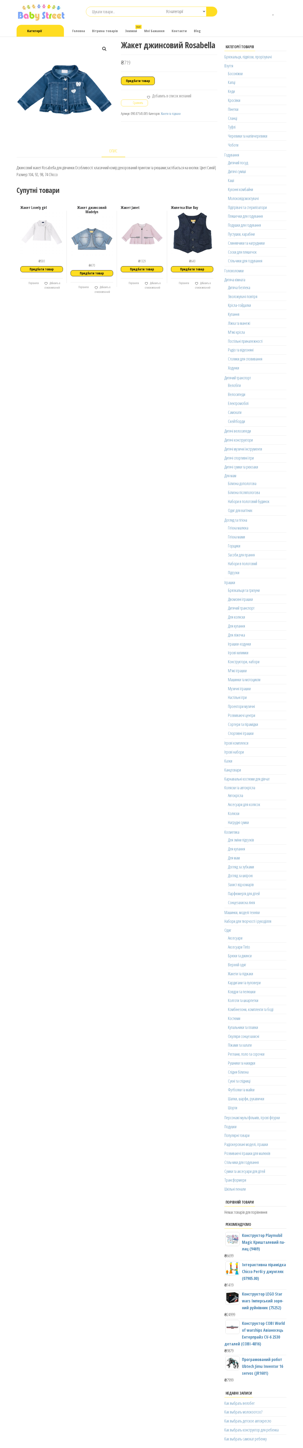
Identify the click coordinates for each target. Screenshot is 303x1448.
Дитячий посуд (238, 162)
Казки (228, 761)
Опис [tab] (113, 151)
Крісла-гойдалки (239, 305)
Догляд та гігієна (235, 520)
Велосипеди (236, 394)
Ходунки (233, 368)
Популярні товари (237, 1135)
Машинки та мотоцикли (244, 679)
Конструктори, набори (243, 661)
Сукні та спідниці (239, 1081)
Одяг (227, 930)
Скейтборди (236, 421)
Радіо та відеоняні (241, 350)
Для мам (230, 475)
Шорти (232, 1107)
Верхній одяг (237, 964)
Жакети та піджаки (171, 113)
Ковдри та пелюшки (241, 991)
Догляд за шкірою (240, 875)
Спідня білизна (238, 1072)
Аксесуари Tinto (239, 947)
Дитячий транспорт (237, 378)
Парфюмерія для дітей (244, 893)
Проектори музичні (241, 706)
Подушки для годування (244, 225)
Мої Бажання (154, 30)
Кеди (231, 91)
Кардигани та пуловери (244, 982)
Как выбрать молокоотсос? (243, 1412)
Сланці (232, 118)
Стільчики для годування (245, 261)
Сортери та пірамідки (243, 724)
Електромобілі (238, 403)
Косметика (231, 832)
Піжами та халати (240, 1045)
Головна (78, 30)
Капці (231, 82)
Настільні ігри (237, 697)
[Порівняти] (266, 12)
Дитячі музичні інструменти (243, 449)
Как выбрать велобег (239, 1403)
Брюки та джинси (240, 955)
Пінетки (233, 109)
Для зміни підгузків (241, 840)
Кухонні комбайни (240, 189)
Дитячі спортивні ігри (239, 458)
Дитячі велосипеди (237, 431)
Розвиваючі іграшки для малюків (247, 1153)
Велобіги (234, 385)
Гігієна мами (236, 537)
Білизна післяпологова (244, 492)
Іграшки (229, 582)
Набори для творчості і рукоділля (247, 921)
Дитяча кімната (234, 279)
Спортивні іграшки (241, 733)
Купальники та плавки (243, 1027)
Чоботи (233, 145)
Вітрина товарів (105, 30)
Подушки (230, 1126)
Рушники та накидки (241, 1063)
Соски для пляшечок (242, 252)
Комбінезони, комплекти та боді (250, 1009)
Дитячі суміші (237, 171)
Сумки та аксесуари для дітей (244, 1171)
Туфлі (232, 127)
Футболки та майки (241, 1090)
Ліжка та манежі (239, 323)
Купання (233, 314)
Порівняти (33, 283)
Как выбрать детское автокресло (247, 1421)
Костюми (234, 1018)
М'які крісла (236, 332)
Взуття (228, 66)
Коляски (233, 813)
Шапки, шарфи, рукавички (246, 1098)
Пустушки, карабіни (241, 234)
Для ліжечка (236, 635)
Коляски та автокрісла (239, 787)
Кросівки (234, 100)
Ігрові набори (234, 752)
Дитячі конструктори (238, 440)
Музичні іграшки (239, 688)
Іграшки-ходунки (239, 644)
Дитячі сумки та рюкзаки (241, 467)
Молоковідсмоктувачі (243, 198)
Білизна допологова (242, 483)
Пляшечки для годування (245, 216)
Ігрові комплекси (236, 743)
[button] (104, 49)
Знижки (133, 29)
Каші (231, 180)
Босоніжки (235, 73)
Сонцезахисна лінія (241, 902)
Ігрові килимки (238, 652)
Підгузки (233, 572)
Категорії (34, 30)
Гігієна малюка (238, 528)
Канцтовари (232, 770)
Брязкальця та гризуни (244, 590)
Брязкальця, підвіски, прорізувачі (248, 57)
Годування (231, 155)
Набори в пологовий (242, 563)
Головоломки (234, 270)
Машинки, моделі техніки (242, 912)
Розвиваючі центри (241, 715)
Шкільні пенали (235, 1189)
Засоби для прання (241, 555)
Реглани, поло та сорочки (246, 1054)
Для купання (236, 626)
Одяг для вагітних (240, 510)
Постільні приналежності (245, 341)
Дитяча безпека (239, 287)
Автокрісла (235, 795)
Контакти (179, 30)
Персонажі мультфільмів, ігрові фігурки (252, 1117)
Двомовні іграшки (240, 599)
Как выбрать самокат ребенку (245, 1439)
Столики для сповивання (245, 359)
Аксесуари (235, 938)
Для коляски (236, 617)
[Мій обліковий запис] (280, 12)
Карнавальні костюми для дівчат (247, 779)
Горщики (234, 546)
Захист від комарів (241, 884)
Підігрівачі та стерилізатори (247, 207)
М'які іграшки (237, 670)
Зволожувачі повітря (242, 296)
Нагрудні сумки (238, 822)
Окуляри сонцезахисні (243, 1036)
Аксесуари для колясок (244, 804)
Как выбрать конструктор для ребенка (251, 1430)
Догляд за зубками (241, 867)
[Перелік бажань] (273, 12)
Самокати (234, 412)
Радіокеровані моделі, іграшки (246, 1144)
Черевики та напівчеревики (247, 136)
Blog (197, 30)
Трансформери (235, 1180)
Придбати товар (138, 80)
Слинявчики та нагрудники (246, 243)
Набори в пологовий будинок (248, 501)
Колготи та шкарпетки (243, 1000)
